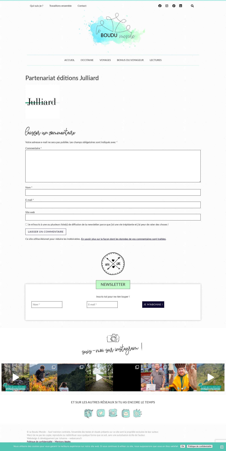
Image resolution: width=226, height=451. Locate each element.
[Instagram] (167, 6)
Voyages (105, 60)
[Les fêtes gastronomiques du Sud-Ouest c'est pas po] (155, 377)
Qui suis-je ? (36, 6)
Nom (28, 187)
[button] (192, 5)
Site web (30, 212)
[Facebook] (160, 6)
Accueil (69, 60)
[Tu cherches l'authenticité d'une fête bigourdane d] (183, 377)
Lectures (156, 60)
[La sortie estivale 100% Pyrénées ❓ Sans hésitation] (43, 377)
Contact (82, 6)
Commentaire (33, 148)
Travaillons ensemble (60, 6)
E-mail (29, 200)
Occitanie (87, 60)
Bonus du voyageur (130, 60)
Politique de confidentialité (39, 442)
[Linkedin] (181, 6)
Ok (182, 446)
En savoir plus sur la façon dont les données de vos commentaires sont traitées (123, 239)
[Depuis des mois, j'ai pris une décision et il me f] (127, 377)
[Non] (222, 447)
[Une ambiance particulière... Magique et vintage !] (71, 377)
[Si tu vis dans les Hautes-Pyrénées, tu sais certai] (210, 377)
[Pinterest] (174, 6)
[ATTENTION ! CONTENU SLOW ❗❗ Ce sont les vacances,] (99, 377)
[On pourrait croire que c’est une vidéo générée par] (15, 377)
